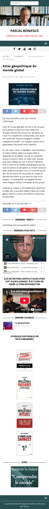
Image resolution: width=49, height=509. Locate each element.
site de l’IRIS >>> (24, 203)
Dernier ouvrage (24, 317)
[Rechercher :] (24, 3)
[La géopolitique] (8, 326)
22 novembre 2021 (23, 326)
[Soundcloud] (29, 49)
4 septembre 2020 (12, 77)
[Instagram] (34, 49)
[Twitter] (19, 49)
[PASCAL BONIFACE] (24, 24)
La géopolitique (22, 323)
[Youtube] (24, 49)
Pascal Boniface (28, 77)
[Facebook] (14, 49)
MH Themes (24, 506)
